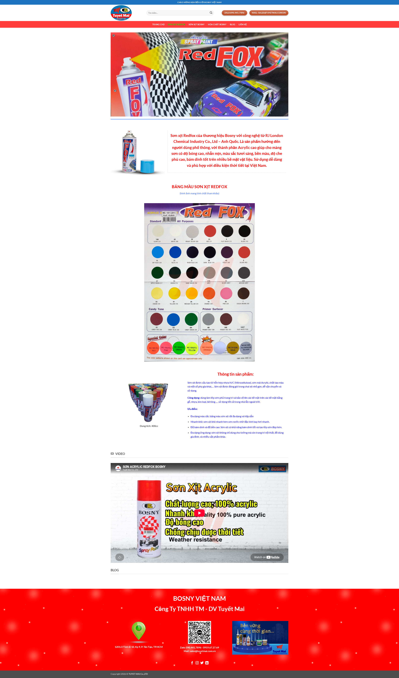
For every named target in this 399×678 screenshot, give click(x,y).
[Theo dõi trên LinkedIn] (207, 663)
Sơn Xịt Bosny (196, 24)
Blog (232, 24)
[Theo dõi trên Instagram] (197, 663)
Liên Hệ (243, 24)
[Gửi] (211, 13)
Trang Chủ (158, 24)
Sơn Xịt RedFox (176, 24)
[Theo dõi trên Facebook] (192, 663)
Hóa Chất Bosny (217, 24)
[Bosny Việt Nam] (126, 13)
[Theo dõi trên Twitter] (202, 663)
